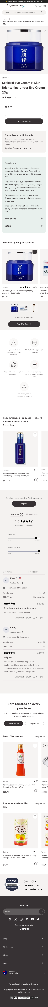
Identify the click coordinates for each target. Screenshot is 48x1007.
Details (8, 226)
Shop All (38, 418)
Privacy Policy (26, 984)
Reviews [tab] (16, 515)
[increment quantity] (39, 113)
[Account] (35, 6)
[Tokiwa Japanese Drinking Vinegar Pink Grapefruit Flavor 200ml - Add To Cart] (36, 791)
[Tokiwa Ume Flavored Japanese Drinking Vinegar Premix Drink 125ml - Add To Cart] (36, 864)
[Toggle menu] (3, 6)
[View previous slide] (35, 69)
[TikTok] (38, 919)
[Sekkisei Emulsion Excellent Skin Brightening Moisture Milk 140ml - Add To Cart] (36, 480)
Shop (5, 939)
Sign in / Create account (16, 148)
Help (5, 963)
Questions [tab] (32, 515)
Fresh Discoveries (13, 736)
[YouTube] (32, 919)
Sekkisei (5, 78)
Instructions (10, 218)
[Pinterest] (27, 919)
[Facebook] (10, 919)
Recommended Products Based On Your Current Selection (17, 421)
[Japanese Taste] (15, 6)
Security (36, 984)
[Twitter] (15, 919)
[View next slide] (43, 69)
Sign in (24, 503)
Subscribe (42, 912)
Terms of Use (14, 984)
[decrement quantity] (9, 113)
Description (10, 163)
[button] (9, 97)
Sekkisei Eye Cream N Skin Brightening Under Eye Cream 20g (17, 292)
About (5, 955)
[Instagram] (21, 919)
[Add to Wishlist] (44, 31)
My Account (8, 947)
